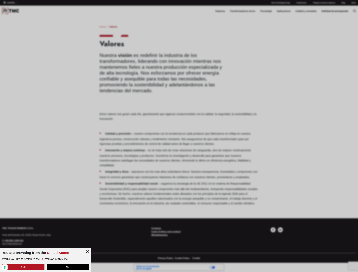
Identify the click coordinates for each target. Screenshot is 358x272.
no (67, 267)
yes (23, 267)
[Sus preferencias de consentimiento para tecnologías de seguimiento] (5, 267)
